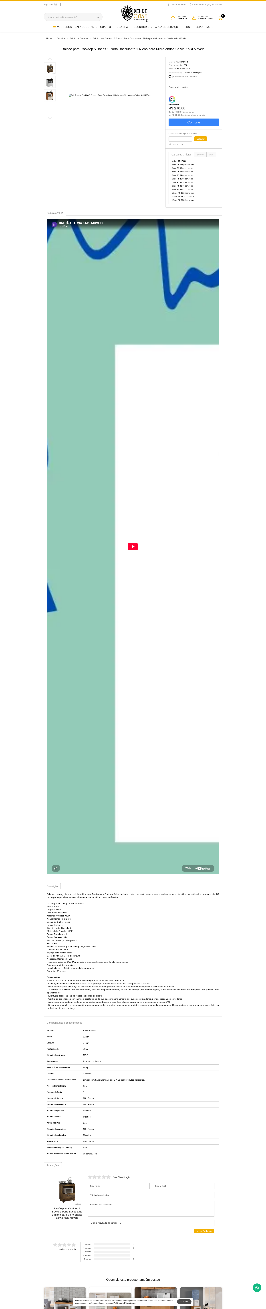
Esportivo (203, 27)
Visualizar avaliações (193, 73)
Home (49, 38)
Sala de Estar (84, 27)
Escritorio (141, 27)
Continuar (184, 1302)
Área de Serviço (166, 27)
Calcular (201, 139)
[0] (220, 18)
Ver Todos (64, 27)
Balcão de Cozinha (79, 38)
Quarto (105, 27)
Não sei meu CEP (176, 144)
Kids (187, 27)
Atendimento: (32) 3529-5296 (207, 4)
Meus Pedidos (179, 4)
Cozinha (122, 27)
